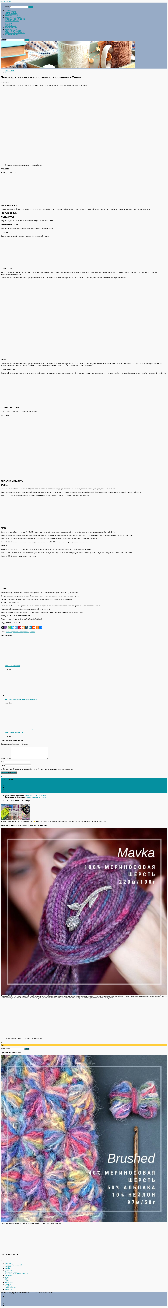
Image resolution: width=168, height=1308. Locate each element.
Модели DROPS (10, 12)
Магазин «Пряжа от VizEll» (14, 1265)
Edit (6, 1279)
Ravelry (7, 1268)
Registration (9, 1289)
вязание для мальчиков (14, 632)
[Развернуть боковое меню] (1, 776)
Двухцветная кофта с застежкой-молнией (21, 699)
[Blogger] (23, 627)
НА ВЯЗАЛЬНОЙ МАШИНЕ (15, 19)
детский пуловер (29, 632)
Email (3, 765)
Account (7, 1277)
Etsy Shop (8, 1270)
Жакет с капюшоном (12, 666)
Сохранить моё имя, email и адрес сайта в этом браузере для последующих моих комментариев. (38, 769)
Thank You (8, 1286)
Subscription (9, 1282)
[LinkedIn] (30, 627)
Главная (8, 1263)
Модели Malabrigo (11, 14)
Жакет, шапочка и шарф (14, 733)
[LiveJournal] (26, 627)
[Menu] (1, 1260)
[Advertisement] (84, 188)
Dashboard (8, 1275)
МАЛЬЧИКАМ (9, 71)
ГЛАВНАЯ (8, 10)
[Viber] (5, 627)
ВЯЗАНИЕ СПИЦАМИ (13, 17)
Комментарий (6, 758)
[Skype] (12, 627)
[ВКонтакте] (40, 627)
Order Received (10, 1288)
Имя (2, 762)
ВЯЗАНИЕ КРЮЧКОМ (12, 15)
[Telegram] (16, 627)
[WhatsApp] (9, 627)
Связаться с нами (11, 1272)
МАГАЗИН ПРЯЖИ (12, 21)
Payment (8, 1284)
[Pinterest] (19, 627)
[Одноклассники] (37, 627)
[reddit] (33, 627)
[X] (2, 627)
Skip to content (6, 1)
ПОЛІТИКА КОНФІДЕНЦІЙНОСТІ (16, 1274)
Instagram (8, 1267)
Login (7, 1281)
